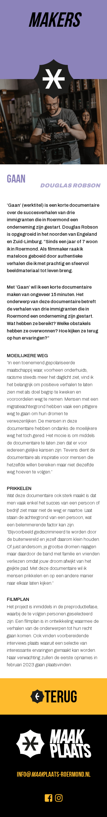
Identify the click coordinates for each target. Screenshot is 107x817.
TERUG (61, 696)
